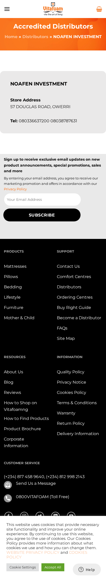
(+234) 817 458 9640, (25, 476)
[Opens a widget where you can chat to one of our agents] (87, 570)
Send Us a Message (36, 483)
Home (11, 36)
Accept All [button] (53, 567)
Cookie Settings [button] (23, 567)
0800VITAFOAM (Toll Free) (42, 496)
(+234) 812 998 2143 (65, 476)
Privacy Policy (15, 189)
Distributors (35, 36)
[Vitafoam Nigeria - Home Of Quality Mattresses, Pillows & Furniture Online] (53, 9)
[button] (7, 9)
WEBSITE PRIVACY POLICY (32, 552)
